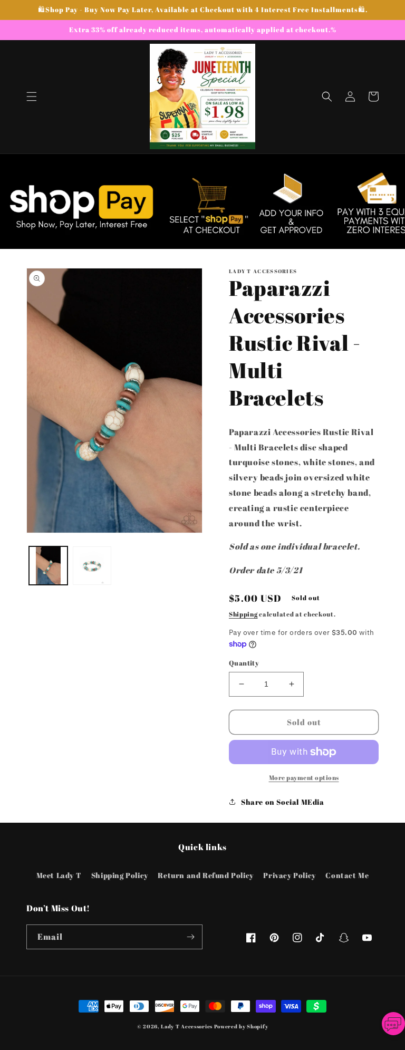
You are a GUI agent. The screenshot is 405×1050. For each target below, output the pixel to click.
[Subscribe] (190, 936)
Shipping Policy (119, 875)
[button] (31, 96)
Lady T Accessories (187, 1026)
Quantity (244, 663)
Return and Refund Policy (205, 875)
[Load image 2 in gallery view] (92, 565)
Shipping (243, 614)
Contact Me (347, 875)
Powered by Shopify (241, 1026)
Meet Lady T (59, 875)
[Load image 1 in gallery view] (48, 565)
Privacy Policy (289, 875)
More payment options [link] (304, 777)
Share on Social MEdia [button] (282, 802)
